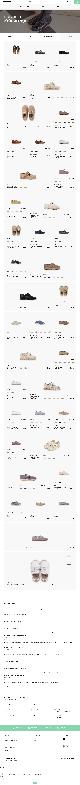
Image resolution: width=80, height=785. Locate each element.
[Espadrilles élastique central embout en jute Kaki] (69, 361)
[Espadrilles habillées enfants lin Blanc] (8, 392)
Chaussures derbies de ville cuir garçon (36, 247)
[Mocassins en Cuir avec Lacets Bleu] (56, 241)
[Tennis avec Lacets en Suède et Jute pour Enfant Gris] (30, 126)
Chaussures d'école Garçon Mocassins (12, 67)
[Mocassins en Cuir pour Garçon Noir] (32, 61)
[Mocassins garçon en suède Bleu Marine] (64, 121)
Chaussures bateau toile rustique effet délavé (12, 368)
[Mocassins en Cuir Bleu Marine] (36, 150)
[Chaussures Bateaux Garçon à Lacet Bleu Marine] (12, 150)
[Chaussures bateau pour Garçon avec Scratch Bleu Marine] (12, 91)
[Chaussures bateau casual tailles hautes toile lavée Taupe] (56, 422)
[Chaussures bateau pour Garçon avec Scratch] (16, 80)
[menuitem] (30, 2)
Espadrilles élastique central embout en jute (59, 368)
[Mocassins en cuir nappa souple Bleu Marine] (56, 61)
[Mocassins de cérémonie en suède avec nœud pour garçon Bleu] (36, 547)
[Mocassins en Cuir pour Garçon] (40, 50)
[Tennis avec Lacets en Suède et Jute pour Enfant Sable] (21, 126)
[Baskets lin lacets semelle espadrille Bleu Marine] (60, 150)
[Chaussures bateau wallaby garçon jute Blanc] (60, 301)
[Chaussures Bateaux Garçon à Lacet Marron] (8, 150)
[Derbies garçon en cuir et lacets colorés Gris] (8, 452)
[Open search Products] (67, 1)
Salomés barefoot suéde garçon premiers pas (59, 187)
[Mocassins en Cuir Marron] (32, 150)
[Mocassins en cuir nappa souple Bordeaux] (64, 61)
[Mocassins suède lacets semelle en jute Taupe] (56, 331)
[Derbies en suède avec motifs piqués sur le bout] (63, 501)
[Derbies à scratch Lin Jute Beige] (21, 512)
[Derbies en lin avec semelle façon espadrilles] (52, 203)
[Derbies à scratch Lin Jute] (16, 501)
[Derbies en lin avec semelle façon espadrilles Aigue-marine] (49, 217)
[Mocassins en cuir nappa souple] (63, 50)
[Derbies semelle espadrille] (40, 411)
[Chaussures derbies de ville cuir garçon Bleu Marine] (32, 241)
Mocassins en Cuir (34, 156)
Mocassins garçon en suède (60, 127)
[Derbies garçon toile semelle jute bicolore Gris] (12, 271)
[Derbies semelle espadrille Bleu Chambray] (32, 422)
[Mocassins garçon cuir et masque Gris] (36, 512)
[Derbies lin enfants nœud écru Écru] (45, 458)
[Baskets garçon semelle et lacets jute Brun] (45, 277)
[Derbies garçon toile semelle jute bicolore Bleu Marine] (8, 271)
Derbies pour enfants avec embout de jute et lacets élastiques (35, 397)
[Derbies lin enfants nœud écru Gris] (49, 458)
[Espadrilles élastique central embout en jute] (63, 350)
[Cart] (77, 2)
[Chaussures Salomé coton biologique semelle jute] (28, 173)
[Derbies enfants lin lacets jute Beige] (17, 211)
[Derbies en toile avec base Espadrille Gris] (45, 331)
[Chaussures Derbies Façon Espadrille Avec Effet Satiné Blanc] (8, 422)
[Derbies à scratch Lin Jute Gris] (8, 512)
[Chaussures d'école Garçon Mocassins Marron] (17, 61)
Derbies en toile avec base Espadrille (36, 338)
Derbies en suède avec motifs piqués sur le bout (60, 518)
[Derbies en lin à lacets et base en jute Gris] (58, 97)
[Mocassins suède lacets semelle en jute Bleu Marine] (60, 331)
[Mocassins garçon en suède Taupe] (56, 121)
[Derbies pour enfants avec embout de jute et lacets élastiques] (52, 384)
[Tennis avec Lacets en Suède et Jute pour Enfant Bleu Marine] (25, 126)
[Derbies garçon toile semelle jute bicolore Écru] (17, 271)
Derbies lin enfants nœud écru (34, 458)
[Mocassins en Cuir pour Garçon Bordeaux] (40, 61)
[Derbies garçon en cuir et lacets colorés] (16, 441)
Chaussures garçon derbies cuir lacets (11, 307)
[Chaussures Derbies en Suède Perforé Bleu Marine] (60, 482)
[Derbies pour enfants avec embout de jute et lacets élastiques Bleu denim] (62, 397)
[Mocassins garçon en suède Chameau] (69, 121)
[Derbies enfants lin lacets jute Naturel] (21, 211)
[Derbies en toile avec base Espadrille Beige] (49, 331)
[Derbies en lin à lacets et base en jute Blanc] (53, 97)
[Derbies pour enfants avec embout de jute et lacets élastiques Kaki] (58, 397)
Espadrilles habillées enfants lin (11, 398)
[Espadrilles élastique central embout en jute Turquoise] (73, 361)
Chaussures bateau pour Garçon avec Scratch (12, 98)
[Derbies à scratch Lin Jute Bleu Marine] (12, 512)
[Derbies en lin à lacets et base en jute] (52, 84)
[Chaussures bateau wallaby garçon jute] (63, 290)
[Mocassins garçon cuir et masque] (40, 501)
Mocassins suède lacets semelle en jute (59, 338)
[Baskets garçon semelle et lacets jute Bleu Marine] (49, 277)
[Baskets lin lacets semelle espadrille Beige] (64, 150)
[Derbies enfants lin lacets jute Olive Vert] (8, 211)
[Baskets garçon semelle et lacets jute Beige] (58, 277)
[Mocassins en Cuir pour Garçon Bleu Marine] (36, 61)
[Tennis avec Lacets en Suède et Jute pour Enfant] (28, 114)
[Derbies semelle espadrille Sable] (40, 422)
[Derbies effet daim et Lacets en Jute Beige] (30, 488)
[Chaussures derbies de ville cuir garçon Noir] (36, 241)
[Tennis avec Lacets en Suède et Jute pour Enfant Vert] (34, 126)
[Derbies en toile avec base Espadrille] (40, 320)
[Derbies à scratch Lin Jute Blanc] (17, 512)
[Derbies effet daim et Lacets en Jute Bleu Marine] (25, 488)
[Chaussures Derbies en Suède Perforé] (63, 471)
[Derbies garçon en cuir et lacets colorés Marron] (12, 452)
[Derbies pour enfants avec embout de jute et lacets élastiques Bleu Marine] (49, 397)
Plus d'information (71, 119)
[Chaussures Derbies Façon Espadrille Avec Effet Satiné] (16, 411)
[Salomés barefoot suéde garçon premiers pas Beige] (60, 181)
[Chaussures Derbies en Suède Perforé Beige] (56, 482)
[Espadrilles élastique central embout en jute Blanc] (64, 361)
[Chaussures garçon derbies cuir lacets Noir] (21, 307)
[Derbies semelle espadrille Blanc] (36, 422)
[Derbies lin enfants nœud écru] (52, 444)
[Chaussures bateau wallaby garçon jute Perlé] (64, 301)
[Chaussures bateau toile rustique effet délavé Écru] (21, 367)
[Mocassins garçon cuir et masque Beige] (32, 512)
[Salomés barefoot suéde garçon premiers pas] (63, 170)
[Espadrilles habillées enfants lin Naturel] (12, 392)
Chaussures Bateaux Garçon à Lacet (13, 157)
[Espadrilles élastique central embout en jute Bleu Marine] (60, 361)
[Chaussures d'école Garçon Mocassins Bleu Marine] (12, 61)
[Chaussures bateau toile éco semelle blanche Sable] (8, 241)
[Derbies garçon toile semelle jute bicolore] (16, 260)
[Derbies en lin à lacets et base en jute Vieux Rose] (62, 97)
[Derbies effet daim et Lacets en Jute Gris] (21, 488)
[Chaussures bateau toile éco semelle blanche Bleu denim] (12, 241)
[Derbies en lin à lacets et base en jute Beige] (45, 97)
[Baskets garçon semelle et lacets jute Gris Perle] (62, 277)
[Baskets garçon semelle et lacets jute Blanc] (53, 277)
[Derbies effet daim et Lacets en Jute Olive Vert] (34, 488)
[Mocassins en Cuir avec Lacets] (63, 230)
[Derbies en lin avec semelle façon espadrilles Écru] (45, 217)
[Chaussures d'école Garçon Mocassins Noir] (8, 61)
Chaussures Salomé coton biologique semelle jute (12, 187)
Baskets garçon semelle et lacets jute (35, 277)
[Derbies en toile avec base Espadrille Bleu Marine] (36, 331)
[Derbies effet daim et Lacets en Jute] (28, 474)
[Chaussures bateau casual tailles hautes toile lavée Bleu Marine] (60, 422)
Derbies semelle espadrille (36, 427)
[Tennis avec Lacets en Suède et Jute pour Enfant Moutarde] (43, 126)
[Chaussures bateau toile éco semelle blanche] (16, 230)
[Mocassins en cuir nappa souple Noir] (60, 61)
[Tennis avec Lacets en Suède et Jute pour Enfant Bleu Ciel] (38, 126)
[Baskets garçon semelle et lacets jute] (52, 263)
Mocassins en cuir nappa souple (59, 67)
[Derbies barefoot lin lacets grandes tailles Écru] (8, 331)
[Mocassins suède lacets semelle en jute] (63, 320)
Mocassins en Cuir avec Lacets (60, 246)
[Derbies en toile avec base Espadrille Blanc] (40, 331)
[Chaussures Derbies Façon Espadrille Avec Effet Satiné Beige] (12, 422)
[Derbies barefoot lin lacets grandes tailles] (16, 320)
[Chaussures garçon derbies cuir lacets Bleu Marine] (25, 307)
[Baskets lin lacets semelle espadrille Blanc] (56, 150)
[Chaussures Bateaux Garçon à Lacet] (16, 140)
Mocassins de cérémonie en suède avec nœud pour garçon (15, 547)
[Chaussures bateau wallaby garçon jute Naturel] (56, 301)
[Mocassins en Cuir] (40, 140)
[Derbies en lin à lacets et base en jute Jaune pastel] (66, 97)
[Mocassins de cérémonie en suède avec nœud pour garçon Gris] (27, 547)
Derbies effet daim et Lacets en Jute (11, 488)
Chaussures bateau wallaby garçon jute (60, 307)
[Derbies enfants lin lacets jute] (16, 200)
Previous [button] (42, 97)
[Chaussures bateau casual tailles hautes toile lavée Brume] (64, 422)
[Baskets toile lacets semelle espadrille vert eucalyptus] (69, 563)
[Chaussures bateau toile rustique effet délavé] (28, 354)
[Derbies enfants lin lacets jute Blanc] (12, 211)
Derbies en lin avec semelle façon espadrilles (34, 216)
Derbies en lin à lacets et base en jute (35, 97)
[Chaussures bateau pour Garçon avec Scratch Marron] (8, 91)
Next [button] (69, 97)
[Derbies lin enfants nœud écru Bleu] (53, 458)
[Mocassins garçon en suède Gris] (73, 121)
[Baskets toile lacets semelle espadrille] (40, 571)
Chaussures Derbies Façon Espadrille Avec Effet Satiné (13, 428)
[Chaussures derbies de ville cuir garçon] (40, 230)
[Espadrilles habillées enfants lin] (16, 381)
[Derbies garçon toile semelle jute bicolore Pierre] (21, 271)
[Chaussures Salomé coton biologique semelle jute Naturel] (21, 186)
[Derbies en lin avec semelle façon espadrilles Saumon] (53, 217)
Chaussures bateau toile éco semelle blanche (13, 247)
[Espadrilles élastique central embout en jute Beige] (56, 361)
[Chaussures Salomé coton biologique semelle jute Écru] (25, 186)
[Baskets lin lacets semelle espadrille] (63, 140)
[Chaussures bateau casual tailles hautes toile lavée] (63, 411)
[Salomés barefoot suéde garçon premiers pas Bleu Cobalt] (56, 181)
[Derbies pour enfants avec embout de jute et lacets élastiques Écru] (53, 397)
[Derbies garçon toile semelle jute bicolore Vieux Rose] (25, 271)
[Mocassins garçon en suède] (63, 111)
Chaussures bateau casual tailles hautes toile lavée (59, 428)
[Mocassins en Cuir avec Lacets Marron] (60, 241)
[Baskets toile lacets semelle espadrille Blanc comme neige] (69, 555)
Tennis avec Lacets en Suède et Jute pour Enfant (11, 126)
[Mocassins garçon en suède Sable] (60, 121)
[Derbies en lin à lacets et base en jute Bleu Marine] (49, 97)
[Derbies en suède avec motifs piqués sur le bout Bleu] (56, 512)
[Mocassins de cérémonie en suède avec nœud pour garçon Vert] (31, 547)
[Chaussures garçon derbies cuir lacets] (28, 294)
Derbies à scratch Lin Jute (12, 518)
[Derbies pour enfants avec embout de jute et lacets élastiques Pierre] (45, 397)
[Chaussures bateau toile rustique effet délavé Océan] (25, 367)
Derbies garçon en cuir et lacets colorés (12, 458)
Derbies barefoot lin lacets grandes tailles (13, 338)
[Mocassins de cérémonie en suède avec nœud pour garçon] (40, 535)
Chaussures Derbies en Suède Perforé (60, 488)
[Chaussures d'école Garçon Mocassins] (16, 50)
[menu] (40, 2)
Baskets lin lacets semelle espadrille (60, 157)
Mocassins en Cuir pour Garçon (35, 67)
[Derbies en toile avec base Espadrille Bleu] (32, 331)
